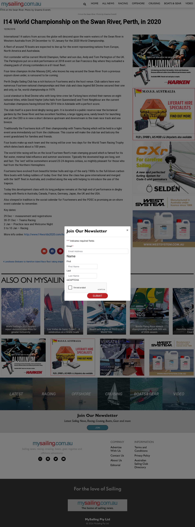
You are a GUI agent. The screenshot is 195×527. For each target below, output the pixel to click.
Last (69, 270)
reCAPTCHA (73, 280)
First (69, 261)
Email (70, 246)
